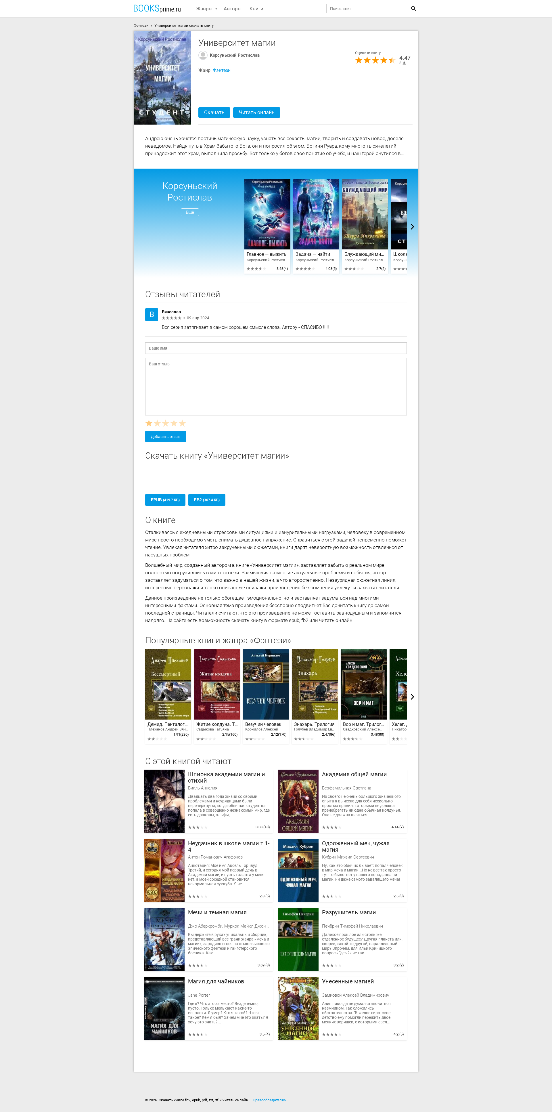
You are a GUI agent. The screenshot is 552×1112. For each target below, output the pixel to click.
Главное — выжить (267, 254)
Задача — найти (313, 254)
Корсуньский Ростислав (235, 55)
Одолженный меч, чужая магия (356, 846)
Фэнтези (222, 70)
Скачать (214, 112)
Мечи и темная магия (217, 912)
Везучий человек (263, 726)
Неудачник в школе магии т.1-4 (229, 846)
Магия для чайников (216, 981)
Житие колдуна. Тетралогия (217, 726)
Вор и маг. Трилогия (363, 726)
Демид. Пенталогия (168, 726)
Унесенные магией (348, 981)
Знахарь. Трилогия (315, 726)
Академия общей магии (354, 774)
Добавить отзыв (165, 436)
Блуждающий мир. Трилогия (365, 254)
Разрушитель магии (349, 912)
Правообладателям (270, 1100)
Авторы (232, 9)
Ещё (190, 212)
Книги (256, 9)
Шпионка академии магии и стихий (226, 777)
